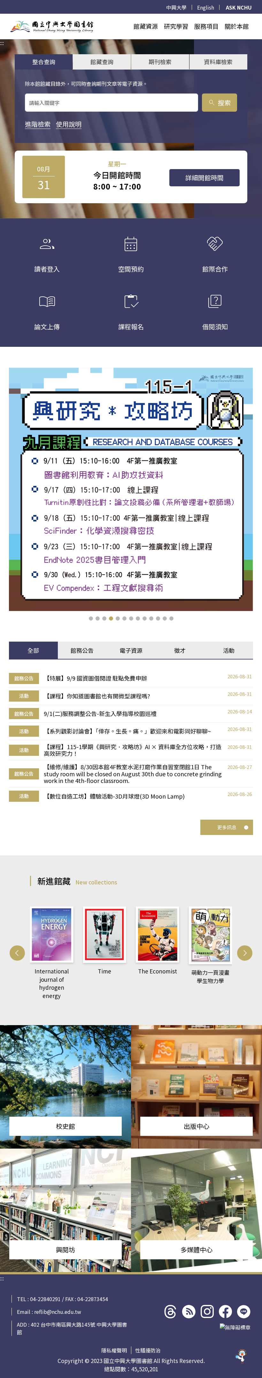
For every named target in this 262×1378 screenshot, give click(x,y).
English (205, 7)
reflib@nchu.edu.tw (57, 1311)
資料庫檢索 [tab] (218, 61)
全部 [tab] (33, 650)
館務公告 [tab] (82, 650)
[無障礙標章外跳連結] (235, 1327)
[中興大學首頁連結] (51, 26)
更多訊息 (226, 827)
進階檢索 (37, 124)
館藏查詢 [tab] (101, 61)
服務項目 (206, 26)
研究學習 (176, 26)
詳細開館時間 (204, 177)
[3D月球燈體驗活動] (131, 489)
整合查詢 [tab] (43, 61)
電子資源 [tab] (131, 650)
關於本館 (237, 26)
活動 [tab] (229, 650)
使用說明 (68, 124)
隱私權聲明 (114, 1350)
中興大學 (176, 7)
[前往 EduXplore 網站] (241, 1356)
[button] (91, 618)
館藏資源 (146, 26)
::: (2, 17)
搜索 (219, 102)
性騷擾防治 (148, 1350)
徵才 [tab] (180, 650)
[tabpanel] (131, 737)
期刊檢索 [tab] (160, 61)
